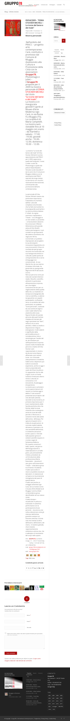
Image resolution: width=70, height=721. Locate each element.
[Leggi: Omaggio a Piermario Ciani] (6, 694)
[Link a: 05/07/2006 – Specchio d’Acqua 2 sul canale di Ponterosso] (27, 587)
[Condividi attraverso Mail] (43, 568)
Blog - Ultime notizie (12, 12)
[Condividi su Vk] (39, 568)
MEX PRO (61, 706)
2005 (61, 695)
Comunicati (31, 33)
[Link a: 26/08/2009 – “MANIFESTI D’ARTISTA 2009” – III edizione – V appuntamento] (12, 587)
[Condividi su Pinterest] (33, 568)
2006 (49, 698)
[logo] (20, 4)
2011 (53, 701)
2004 (57, 695)
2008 (57, 698)
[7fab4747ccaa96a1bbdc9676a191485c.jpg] (13, 28)
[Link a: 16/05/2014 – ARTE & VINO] (16, 587)
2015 (53, 703)
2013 (61, 701)
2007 (53, 698)
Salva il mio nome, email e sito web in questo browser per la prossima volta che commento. (24, 634)
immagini (54, 706)
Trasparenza (37, 718)
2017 (61, 703)
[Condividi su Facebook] (27, 568)
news (33, 558)
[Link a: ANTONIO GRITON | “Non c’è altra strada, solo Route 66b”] (22, 587)
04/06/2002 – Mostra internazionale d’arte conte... (59, 65)
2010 (49, 701)
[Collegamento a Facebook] (64, 718)
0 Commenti (37, 30)
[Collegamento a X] (61, 718)
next (54, 709)
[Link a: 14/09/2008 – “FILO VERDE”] (32, 587)
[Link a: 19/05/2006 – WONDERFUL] (36, 587)
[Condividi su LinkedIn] (35, 568)
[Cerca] (63, 4)
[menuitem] (30, 4)
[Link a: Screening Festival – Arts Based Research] (7, 587)
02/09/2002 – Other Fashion (33, 691)
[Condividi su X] (29, 568)
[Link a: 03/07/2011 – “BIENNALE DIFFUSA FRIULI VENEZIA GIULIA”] (41, 587)
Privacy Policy (57, 122)
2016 (57, 703)
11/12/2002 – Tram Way (32, 696)
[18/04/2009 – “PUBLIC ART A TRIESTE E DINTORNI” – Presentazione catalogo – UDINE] (68, 360)
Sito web (29, 627)
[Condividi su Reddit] (41, 568)
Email (29, 621)
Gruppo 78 (39, 33)
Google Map (51, 687)
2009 (27, 33)
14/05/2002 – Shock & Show (33, 680)
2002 (49, 695)
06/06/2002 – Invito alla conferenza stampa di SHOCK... (59, 86)
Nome (29, 615)
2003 (53, 695)
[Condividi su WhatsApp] (31, 568)
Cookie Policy (57, 125)
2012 (57, 701)
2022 (49, 706)
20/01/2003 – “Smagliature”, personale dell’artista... (59, 95)
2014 (49, 703)
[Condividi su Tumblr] (37, 568)
